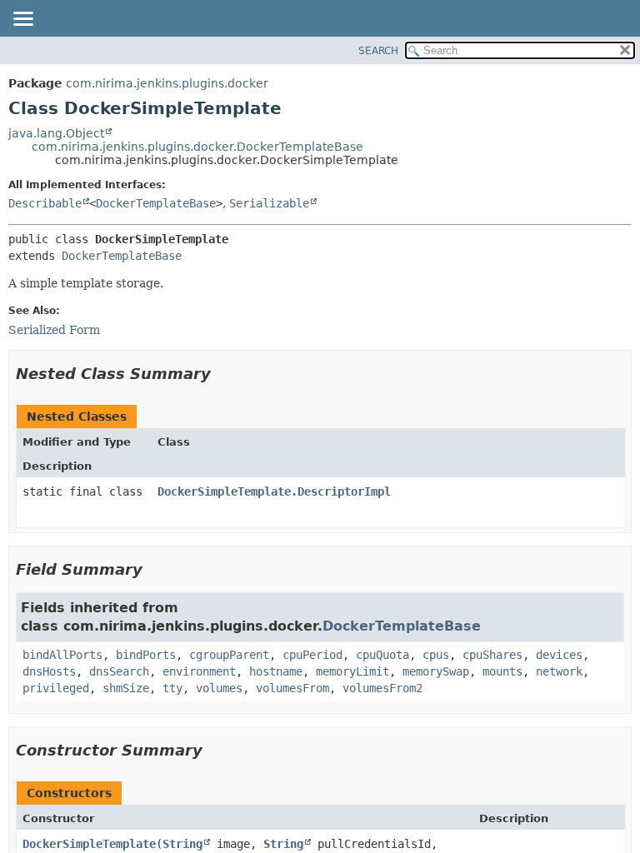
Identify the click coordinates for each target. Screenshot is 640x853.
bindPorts (146, 654)
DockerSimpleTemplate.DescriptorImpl (274, 491)
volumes (219, 688)
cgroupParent (229, 654)
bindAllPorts (62, 654)
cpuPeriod (312, 654)
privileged (55, 688)
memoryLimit (352, 671)
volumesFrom (292, 688)
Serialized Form (54, 330)
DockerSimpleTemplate (89, 844)
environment (199, 671)
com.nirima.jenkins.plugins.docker (167, 83)
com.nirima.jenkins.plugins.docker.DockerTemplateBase (197, 146)
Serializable (269, 203)
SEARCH (378, 51)
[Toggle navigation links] (22, 20)
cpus (435, 654)
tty (172, 688)
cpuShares (492, 654)
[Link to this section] (222, 373)
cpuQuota (382, 654)
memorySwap (435, 671)
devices (559, 654)
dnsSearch (119, 671)
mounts (502, 671)
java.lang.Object (56, 133)
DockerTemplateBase (156, 203)
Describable (45, 203)
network (559, 671)
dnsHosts (49, 671)
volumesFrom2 (382, 688)
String (182, 844)
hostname (275, 671)
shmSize (125, 688)
